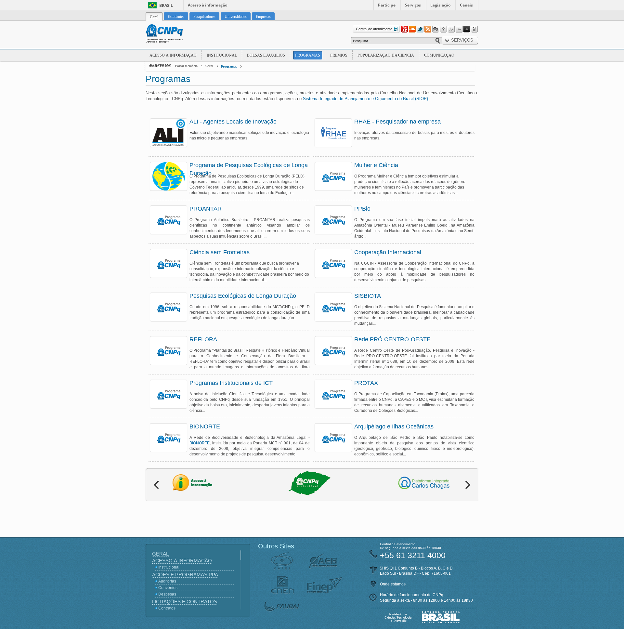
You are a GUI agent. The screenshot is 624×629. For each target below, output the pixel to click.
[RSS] (427, 29)
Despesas (167, 594)
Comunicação (439, 55)
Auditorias (167, 581)
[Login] (474, 29)
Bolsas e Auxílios (266, 55)
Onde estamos (393, 584)
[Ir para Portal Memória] (172, 34)
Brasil (166, 5)
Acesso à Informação (173, 55)
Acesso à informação (207, 5)
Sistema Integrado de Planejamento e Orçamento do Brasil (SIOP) (365, 98)
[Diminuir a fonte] (458, 29)
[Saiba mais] (168, 133)
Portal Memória (186, 66)
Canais (466, 5)
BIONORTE (199, 443)
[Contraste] (466, 29)
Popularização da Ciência (386, 55)
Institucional (222, 55)
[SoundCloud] (412, 29)
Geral (209, 66)
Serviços (413, 5)
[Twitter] (419, 29)
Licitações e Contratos (184, 601)
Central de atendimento (374, 29)
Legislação (440, 5)
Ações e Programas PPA (185, 574)
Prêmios (338, 55)
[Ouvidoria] (435, 29)
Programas (307, 55)
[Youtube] (404, 29)
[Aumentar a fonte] (451, 29)
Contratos (167, 608)
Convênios (167, 587)
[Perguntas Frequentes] (443, 29)
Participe (387, 5)
